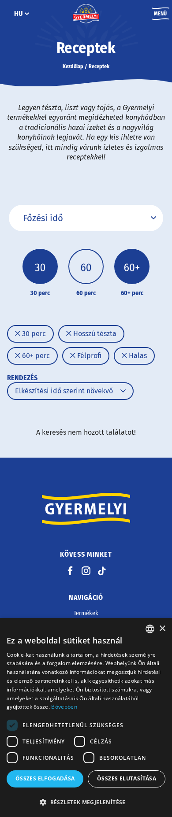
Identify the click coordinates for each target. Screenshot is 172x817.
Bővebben (64, 706)
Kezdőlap (73, 66)
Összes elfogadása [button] (45, 778)
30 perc (33, 333)
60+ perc (35, 355)
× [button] (162, 628)
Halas (137, 355)
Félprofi (88, 355)
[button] (86, 802)
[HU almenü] (27, 13)
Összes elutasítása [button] (126, 778)
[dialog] (86, 717)
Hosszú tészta (93, 333)
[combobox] (150, 629)
